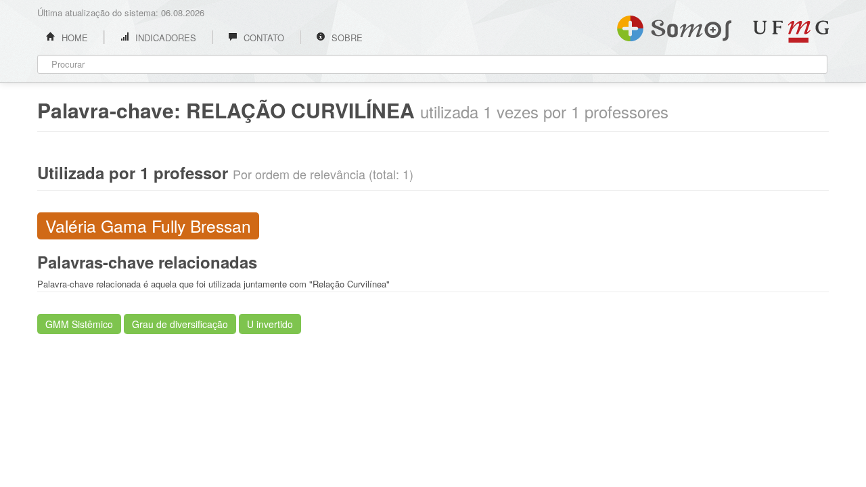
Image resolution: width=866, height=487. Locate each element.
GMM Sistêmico (79, 324)
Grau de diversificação (180, 324)
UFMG (791, 31)
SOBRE (346, 37)
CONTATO (262, 37)
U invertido (270, 324)
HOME (73, 37)
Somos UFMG (674, 26)
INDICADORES (164, 37)
